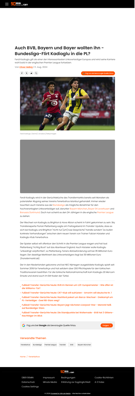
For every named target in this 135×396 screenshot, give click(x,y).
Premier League (105, 212)
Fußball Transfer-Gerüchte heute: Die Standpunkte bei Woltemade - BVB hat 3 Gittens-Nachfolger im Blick (67, 314)
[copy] (36, 73)
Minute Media (50, 382)
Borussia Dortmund (30, 212)
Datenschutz (28, 382)
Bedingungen (68, 377)
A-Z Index (99, 382)
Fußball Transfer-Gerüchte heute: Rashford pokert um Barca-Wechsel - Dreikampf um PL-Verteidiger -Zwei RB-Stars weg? (67, 299)
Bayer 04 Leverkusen (99, 208)
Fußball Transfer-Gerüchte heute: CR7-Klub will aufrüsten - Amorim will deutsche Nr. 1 (67, 292)
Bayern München (78, 208)
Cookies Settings (30, 386)
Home (23, 356)
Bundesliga (59, 205)
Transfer (62, 345)
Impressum (49, 377)
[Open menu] (6, 4)
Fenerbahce (25, 345)
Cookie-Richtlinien (104, 377)
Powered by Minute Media (61, 393)
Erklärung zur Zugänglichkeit (75, 382)
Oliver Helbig (26, 67)
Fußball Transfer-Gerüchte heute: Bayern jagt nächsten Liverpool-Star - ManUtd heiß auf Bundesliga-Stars (66, 306)
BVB (71, 345)
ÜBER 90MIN (27, 377)
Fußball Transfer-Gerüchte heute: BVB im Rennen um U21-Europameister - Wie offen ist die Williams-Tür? (67, 287)
